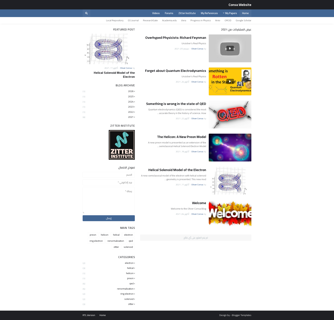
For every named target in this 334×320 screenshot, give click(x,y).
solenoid (128, 247)
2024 (108, 101)
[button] (86, 13)
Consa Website (240, 4)
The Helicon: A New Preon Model (181, 137)
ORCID (228, 20)
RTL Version (89, 315)
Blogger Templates (241, 315)
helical (116, 234)
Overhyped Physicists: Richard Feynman (175, 37)
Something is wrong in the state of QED (176, 103)
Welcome (199, 203)
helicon (104, 234)
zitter (116, 247)
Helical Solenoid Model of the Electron (177, 170)
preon (93, 234)
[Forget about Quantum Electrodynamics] (230, 81)
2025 (108, 96)
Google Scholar (243, 20)
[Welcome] (230, 214)
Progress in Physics (200, 20)
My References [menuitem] (209, 13)
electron (128, 234)
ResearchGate (150, 20)
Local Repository (115, 20)
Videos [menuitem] (156, 13)
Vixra (183, 20)
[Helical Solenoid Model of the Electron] (230, 181)
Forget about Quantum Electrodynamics (175, 70)
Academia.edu (169, 20)
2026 (108, 91)
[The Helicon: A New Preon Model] (230, 147)
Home (103, 315)
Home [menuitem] (245, 13)
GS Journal (133, 20)
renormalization (116, 241)
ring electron (96, 241)
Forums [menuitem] (169, 13)
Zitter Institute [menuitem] (187, 13)
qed (131, 241)
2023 (108, 106)
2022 (108, 112)
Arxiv (217, 20)
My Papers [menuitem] (231, 13)
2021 (108, 117)
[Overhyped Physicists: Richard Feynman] (230, 48)
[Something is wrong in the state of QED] (230, 114)
